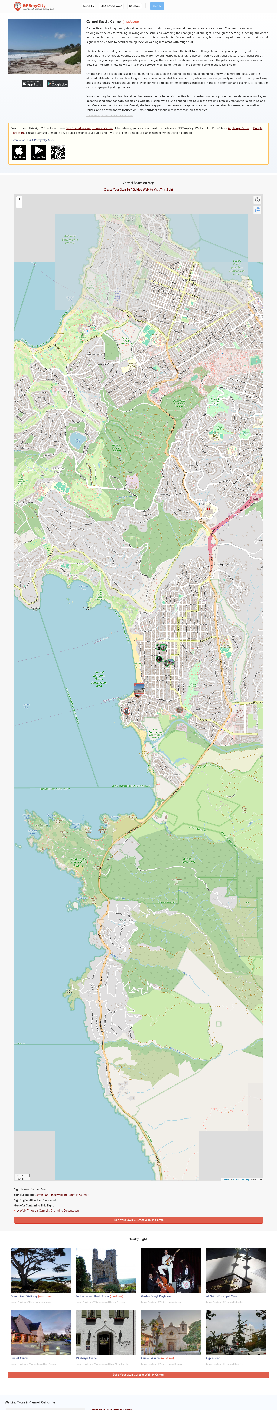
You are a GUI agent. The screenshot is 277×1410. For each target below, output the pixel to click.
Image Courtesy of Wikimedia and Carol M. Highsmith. (102, 1364)
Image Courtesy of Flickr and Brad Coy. (225, 1364)
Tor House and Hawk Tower (92, 1296)
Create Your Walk (111, 6)
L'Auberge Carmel (86, 1358)
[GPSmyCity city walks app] (34, 6)
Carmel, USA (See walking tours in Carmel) (61, 1195)
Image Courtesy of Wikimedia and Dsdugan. (162, 1364)
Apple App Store (238, 128)
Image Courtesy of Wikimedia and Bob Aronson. (34, 1364)
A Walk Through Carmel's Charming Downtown (48, 1210)
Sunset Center (19, 1358)
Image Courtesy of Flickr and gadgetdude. (31, 1302)
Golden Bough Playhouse (156, 1296)
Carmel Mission (150, 1358)
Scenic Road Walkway (24, 1296)
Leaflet (225, 1179)
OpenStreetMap (241, 1179)
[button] (138, 687)
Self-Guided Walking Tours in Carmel (89, 128)
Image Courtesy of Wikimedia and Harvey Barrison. (100, 1302)
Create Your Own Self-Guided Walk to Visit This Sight (138, 189)
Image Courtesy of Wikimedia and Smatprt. (162, 1302)
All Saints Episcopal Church (222, 1296)
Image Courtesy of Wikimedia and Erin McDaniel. (109, 116)
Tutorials (134, 6)
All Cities (88, 6)
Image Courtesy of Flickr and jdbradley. (225, 1302)
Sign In (157, 6)
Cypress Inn (213, 1358)
